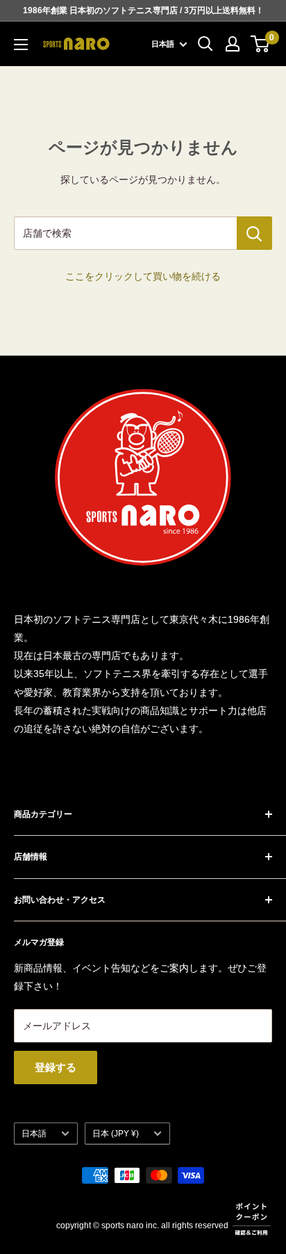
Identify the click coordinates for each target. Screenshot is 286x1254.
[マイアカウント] (232, 43)
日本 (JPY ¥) (115, 1133)
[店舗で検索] (254, 233)
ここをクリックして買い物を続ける (143, 276)
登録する (55, 1067)
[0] (260, 43)
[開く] (205, 43)
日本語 (34, 1133)
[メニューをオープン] (21, 44)
